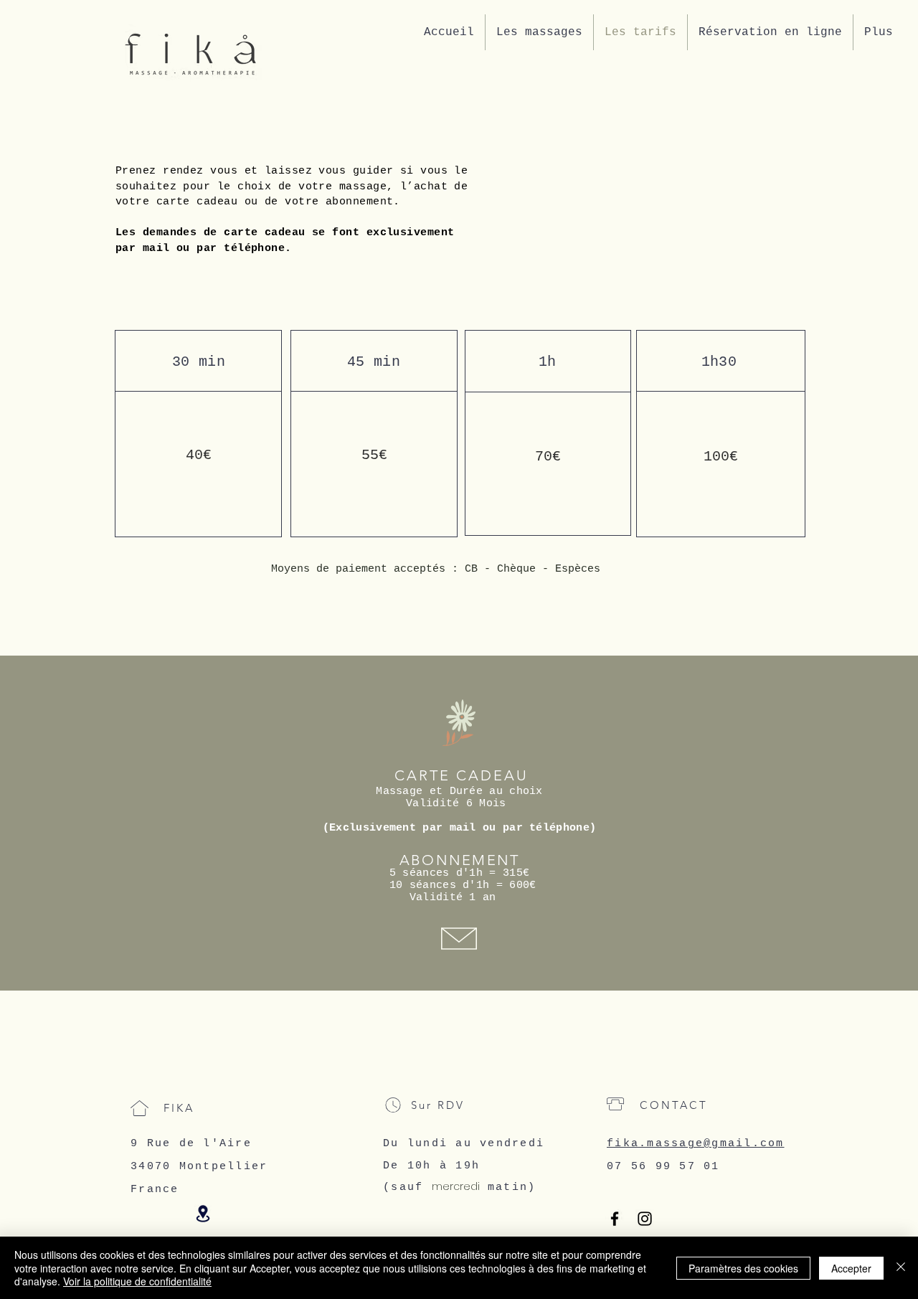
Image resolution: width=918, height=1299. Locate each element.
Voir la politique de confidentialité (137, 1281)
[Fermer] (900, 1268)
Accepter (851, 1268)
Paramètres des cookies (743, 1268)
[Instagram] (644, 1218)
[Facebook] (614, 1218)
